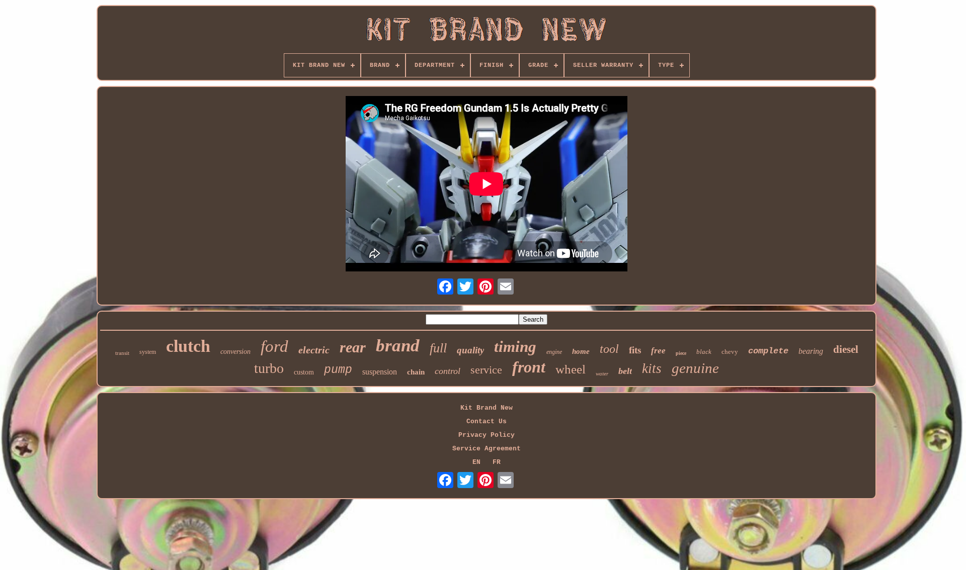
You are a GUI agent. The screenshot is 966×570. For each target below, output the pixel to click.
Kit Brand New (486, 408)
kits (652, 368)
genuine (695, 368)
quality (470, 350)
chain (416, 372)
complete (768, 351)
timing (515, 346)
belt (625, 371)
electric (314, 349)
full (438, 348)
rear (353, 347)
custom (304, 372)
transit (122, 353)
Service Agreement (486, 448)
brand (398, 345)
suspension (379, 371)
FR (497, 462)
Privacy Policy (486, 435)
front (528, 367)
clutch (188, 346)
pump (338, 369)
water (602, 373)
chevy (729, 351)
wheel (570, 369)
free (658, 350)
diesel (845, 349)
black (703, 351)
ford (274, 346)
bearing (810, 351)
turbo (269, 368)
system (147, 351)
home (581, 351)
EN (476, 462)
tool (609, 348)
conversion (235, 351)
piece (681, 353)
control (447, 371)
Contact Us (486, 421)
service (486, 369)
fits (635, 350)
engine (554, 351)
